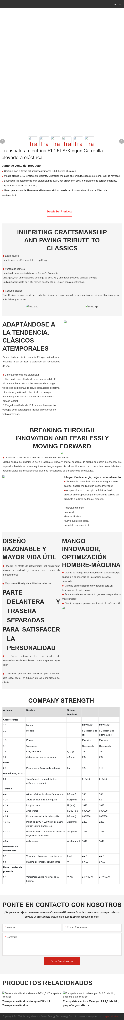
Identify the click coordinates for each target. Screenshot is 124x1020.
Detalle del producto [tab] (59, 211)
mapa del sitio (110, 1016)
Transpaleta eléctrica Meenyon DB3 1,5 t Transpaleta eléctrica (26, 1003)
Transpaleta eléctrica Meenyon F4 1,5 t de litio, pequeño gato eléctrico (91, 1003)
